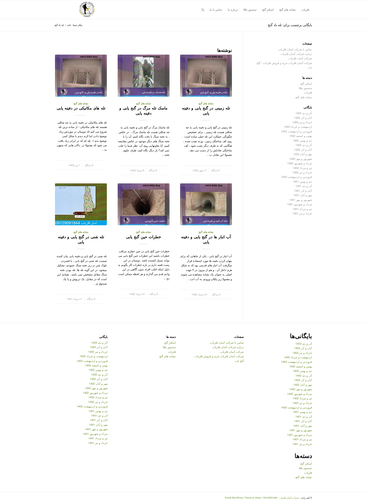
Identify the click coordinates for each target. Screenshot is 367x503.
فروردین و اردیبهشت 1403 (296, 131)
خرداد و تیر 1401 (302, 213)
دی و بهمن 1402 (302, 140)
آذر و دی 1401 (303, 186)
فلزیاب (308, 92)
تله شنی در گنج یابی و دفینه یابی (81, 239)
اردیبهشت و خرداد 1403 (298, 127)
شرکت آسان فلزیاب (300, 58)
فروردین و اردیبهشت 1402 (296, 177)
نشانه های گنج (206, 103)
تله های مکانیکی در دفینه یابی (81, 108)
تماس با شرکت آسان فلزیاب (295, 49)
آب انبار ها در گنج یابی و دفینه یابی (206, 239)
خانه (69, 25)
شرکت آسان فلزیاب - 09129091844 (281, 497)
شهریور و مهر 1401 (300, 200)
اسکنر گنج (306, 83)
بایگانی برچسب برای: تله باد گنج (290, 24)
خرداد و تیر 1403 (302, 122)
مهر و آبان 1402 (302, 154)
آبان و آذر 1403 (303, 118)
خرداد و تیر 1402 (302, 172)
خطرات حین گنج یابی (143, 236)
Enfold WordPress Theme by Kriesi (243, 497)
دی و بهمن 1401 (302, 181)
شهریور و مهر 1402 (300, 159)
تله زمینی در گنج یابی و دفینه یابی (206, 110)
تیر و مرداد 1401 (302, 209)
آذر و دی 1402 (303, 145)
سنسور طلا (305, 88)
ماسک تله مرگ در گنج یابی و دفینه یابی (143, 110)
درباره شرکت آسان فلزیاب (296, 54)
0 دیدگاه (215, 170)
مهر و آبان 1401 (302, 195)
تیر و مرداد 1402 (302, 168)
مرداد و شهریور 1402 (299, 163)
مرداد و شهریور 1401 (299, 204)
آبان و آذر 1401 (303, 190)
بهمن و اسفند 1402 (300, 136)
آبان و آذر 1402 (303, 149)
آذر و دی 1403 (303, 113)
